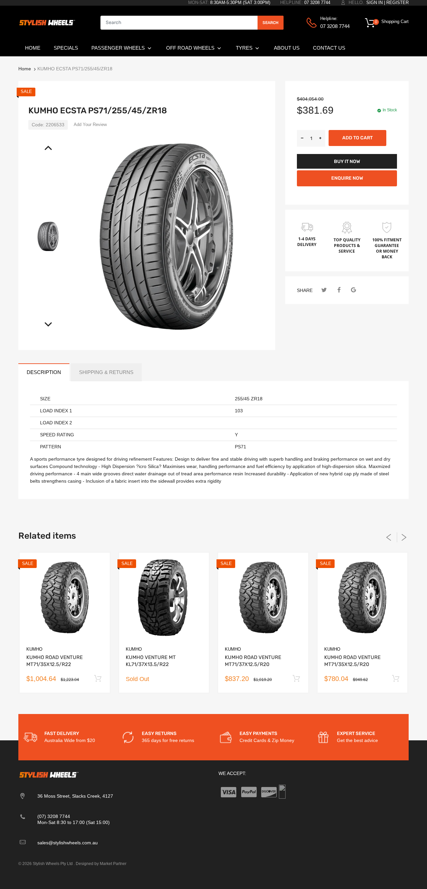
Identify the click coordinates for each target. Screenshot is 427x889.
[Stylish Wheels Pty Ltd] (46, 22)
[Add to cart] (98, 679)
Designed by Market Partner (101, 863)
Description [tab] (44, 372)
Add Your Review (90, 124)
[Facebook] (339, 290)
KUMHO (34, 649)
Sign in (374, 2)
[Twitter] (324, 290)
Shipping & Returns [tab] (106, 372)
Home (24, 68)
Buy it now (347, 161)
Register (397, 2)
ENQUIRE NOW (347, 178)
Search (271, 22)
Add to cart (357, 138)
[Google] (353, 290)
